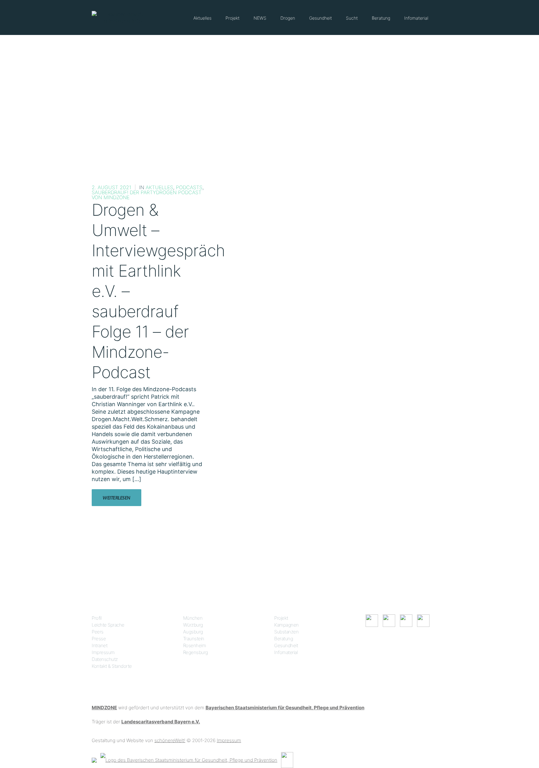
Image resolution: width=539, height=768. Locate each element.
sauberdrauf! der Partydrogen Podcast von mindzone (147, 194)
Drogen (287, 18)
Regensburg (195, 652)
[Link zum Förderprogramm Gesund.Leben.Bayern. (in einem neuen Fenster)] (94, 760)
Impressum (103, 652)
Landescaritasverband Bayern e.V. (160, 722)
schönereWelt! (169, 740)
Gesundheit (320, 18)
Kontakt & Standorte (112, 666)
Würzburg (193, 625)
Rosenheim (194, 645)
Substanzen (286, 632)
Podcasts (189, 187)
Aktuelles (202, 18)
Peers (98, 632)
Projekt (233, 18)
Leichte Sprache (108, 625)
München (193, 618)
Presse (99, 639)
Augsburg (193, 632)
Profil (96, 618)
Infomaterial (416, 18)
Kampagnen (286, 625)
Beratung (381, 18)
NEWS (260, 18)
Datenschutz (105, 659)
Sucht (352, 18)
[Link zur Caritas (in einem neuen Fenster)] (287, 760)
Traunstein (193, 639)
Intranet (99, 645)
